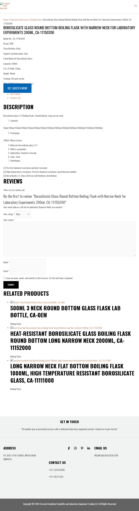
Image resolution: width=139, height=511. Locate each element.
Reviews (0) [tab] (15, 97)
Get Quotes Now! (17, 88)
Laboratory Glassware (19, 19)
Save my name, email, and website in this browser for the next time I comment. (39, 278)
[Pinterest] (82, 448)
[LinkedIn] (88, 448)
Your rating (8, 214)
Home (5, 19)
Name (6, 262)
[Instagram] (75, 448)
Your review (9, 220)
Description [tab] (15, 94)
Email (6, 271)
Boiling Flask (36, 19)
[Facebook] (68, 448)
